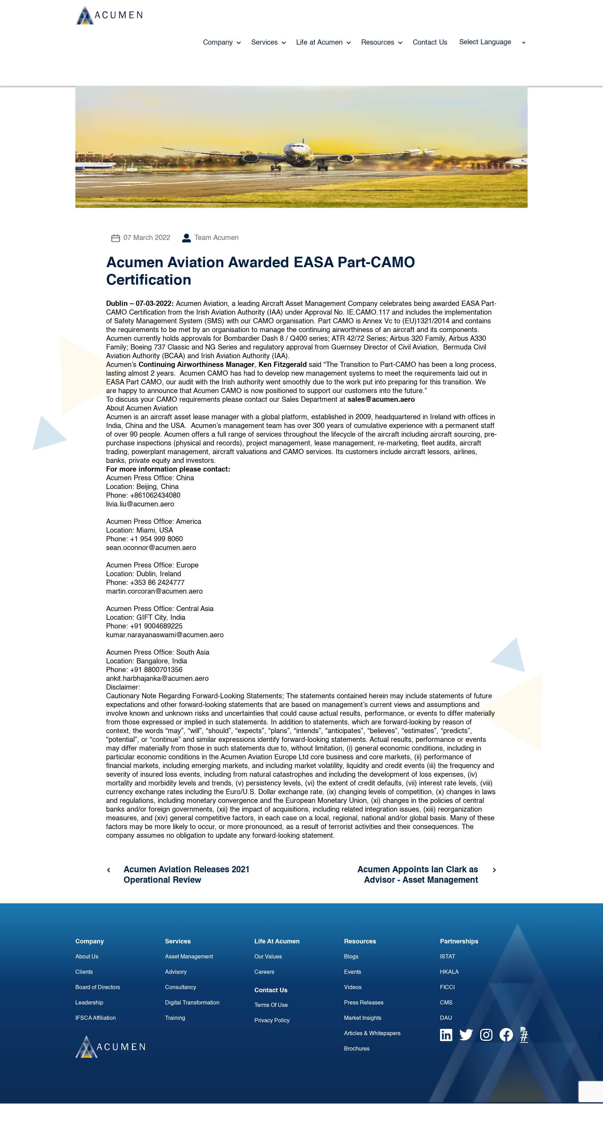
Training (175, 1018)
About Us (86, 957)
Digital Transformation (192, 1003)
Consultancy (180, 988)
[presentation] (108, 870)
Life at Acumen (320, 42)
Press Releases (364, 1003)
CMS (446, 1003)
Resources (378, 42)
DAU (446, 1018)
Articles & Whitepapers (372, 1034)
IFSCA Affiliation (95, 1018)
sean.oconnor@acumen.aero (151, 548)
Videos (353, 988)
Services (265, 42)
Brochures (357, 1049)
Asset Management (189, 957)
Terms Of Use (271, 1005)
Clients (84, 972)
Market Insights (362, 1018)
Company (219, 42)
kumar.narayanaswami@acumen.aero (165, 635)
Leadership (89, 1003)
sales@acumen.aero (381, 400)
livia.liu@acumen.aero (140, 504)
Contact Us (430, 42)
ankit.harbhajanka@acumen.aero (157, 679)
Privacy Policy (272, 1021)
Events (352, 972)
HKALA (449, 972)
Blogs (351, 957)
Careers (264, 972)
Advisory (176, 972)
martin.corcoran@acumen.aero (154, 591)
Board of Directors (97, 988)
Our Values (268, 957)
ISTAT (447, 957)
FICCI (447, 988)
